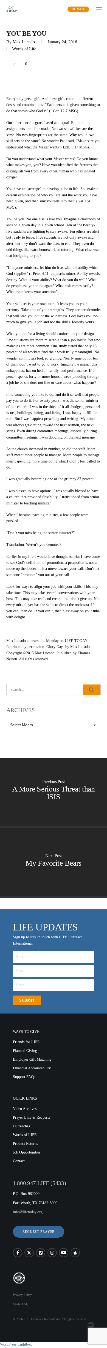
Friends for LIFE (26, 1042)
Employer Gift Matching (32, 1059)
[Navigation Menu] (99, 9)
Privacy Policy (22, 1295)
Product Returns (25, 1144)
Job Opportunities (26, 1152)
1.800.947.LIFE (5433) (39, 1183)
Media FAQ (21, 1304)
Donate (78, 9)
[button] (38, 1232)
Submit (27, 1000)
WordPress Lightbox (16, 1344)
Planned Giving (25, 1051)
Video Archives (24, 1109)
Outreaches (21, 1126)
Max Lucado (24, 41)
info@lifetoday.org (28, 1212)
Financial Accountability (32, 1068)
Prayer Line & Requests (31, 1117)
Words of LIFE (25, 1135)
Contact (19, 1161)
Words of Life (24, 49)
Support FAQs (24, 1077)
